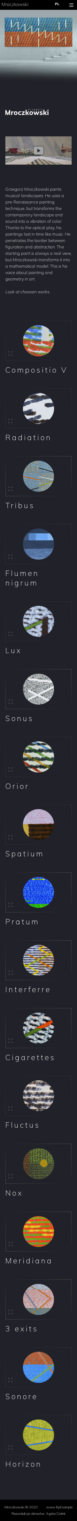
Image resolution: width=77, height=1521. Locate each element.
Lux (13, 650)
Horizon (23, 1464)
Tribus (20, 505)
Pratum (22, 921)
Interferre (28, 989)
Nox (14, 1193)
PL (57, 4)
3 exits (21, 1328)
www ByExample (59, 1507)
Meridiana (29, 1260)
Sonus (19, 718)
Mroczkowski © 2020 (21, 1507)
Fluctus (22, 1125)
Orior (17, 786)
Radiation (28, 437)
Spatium (24, 853)
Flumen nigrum (22, 577)
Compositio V (36, 370)
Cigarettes (30, 1057)
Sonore (21, 1396)
